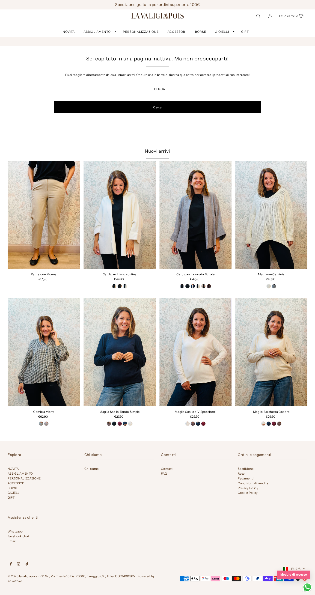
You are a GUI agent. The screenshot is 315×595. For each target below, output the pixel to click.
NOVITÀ (13, 468)
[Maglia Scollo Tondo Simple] (119, 352)
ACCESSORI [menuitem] (176, 31)
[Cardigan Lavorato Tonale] (195, 215)
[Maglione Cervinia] (271, 215)
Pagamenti (246, 478)
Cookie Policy (248, 492)
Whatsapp (15, 531)
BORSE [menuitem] (200, 31)
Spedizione (246, 468)
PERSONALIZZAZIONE (24, 478)
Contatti (167, 468)
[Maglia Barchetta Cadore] (271, 352)
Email (12, 541)
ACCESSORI (16, 483)
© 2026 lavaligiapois (22, 576)
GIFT (11, 497)
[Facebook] (11, 564)
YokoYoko (15, 581)
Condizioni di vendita (253, 483)
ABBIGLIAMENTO (97, 31)
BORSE (13, 488)
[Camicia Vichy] (44, 352)
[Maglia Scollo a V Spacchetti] (195, 352)
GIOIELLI (222, 31)
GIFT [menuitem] (245, 31)
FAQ (164, 473)
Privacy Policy (248, 488)
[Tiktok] (27, 564)
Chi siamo (91, 468)
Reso (241, 473)
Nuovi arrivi (157, 151)
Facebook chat (18, 536)
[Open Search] (258, 16)
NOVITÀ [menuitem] (69, 31)
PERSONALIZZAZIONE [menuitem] (141, 31)
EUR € (295, 569)
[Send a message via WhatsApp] (307, 587)
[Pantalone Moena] (44, 215)
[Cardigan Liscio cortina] (119, 215)
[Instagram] (18, 564)
